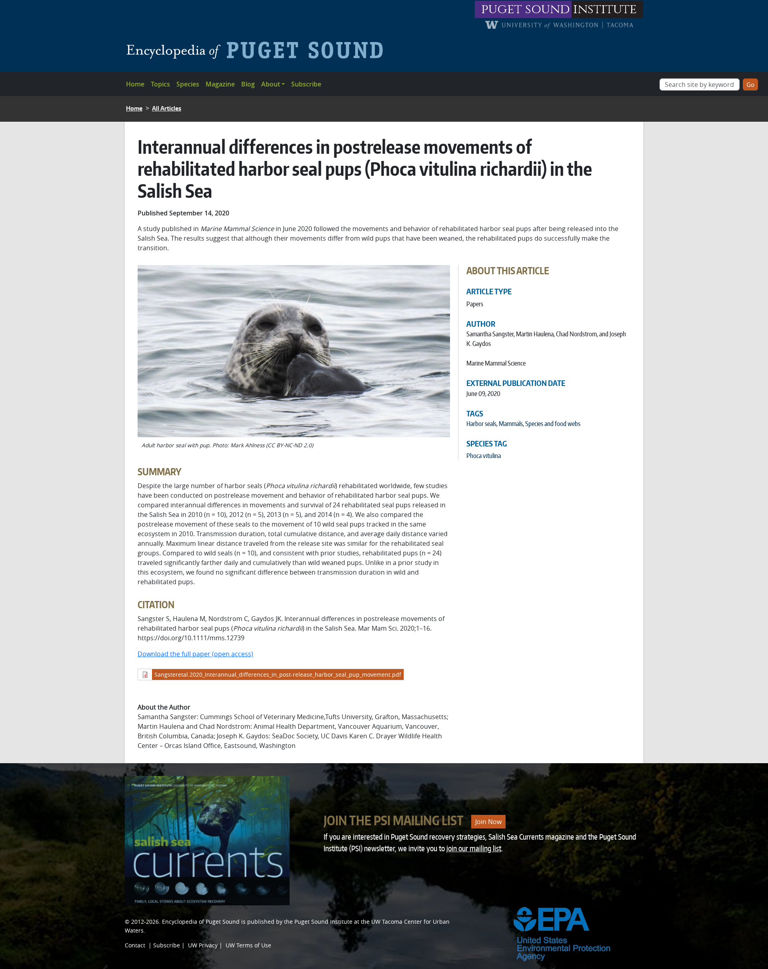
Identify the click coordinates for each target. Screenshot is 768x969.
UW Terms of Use (248, 945)
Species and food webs (552, 424)
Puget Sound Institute (323, 921)
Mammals (511, 424)
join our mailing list (473, 848)
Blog (248, 84)
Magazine (220, 84)
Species (187, 84)
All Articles (166, 108)
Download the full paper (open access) (195, 653)
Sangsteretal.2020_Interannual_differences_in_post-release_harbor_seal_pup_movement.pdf (277, 674)
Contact (135, 945)
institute (605, 9)
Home (135, 84)
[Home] (258, 50)
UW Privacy (203, 945)
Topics (160, 84)
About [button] (270, 84)
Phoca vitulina (483, 456)
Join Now (488, 821)
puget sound (525, 9)
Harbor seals (481, 424)
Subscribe (306, 84)
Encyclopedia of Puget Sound (201, 921)
